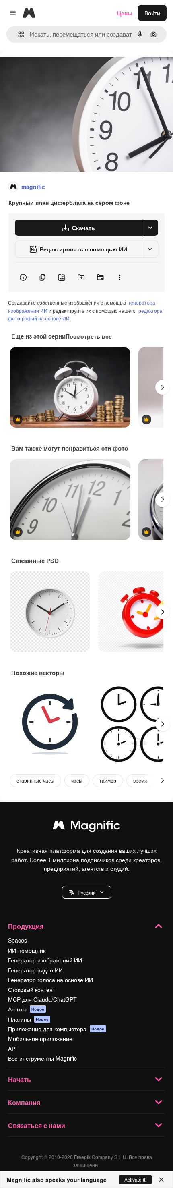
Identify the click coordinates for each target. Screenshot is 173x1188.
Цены (124, 13)
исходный (54, 69)
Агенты (26, 1009)
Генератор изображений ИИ (45, 960)
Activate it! (135, 1179)
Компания (24, 1102)
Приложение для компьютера (56, 1029)
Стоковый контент (31, 989)
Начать (19, 1079)
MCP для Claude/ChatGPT (42, 999)
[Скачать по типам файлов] (150, 228)
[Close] (161, 1179)
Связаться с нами (36, 1125)
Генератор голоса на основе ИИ (50, 980)
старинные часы (35, 780)
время (140, 780)
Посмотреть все (89, 336)
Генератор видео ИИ (35, 970)
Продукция (25, 926)
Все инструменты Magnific (42, 1058)
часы (76, 780)
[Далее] (162, 387)
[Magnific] (86, 827)
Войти (152, 13)
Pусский (87, 892)
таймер (107, 780)
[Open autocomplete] (18, 34)
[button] (86, 892)
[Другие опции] (119, 277)
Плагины (28, 1019)
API (12, 1049)
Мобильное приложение (40, 1038)
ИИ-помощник (26, 950)
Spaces (17, 940)
